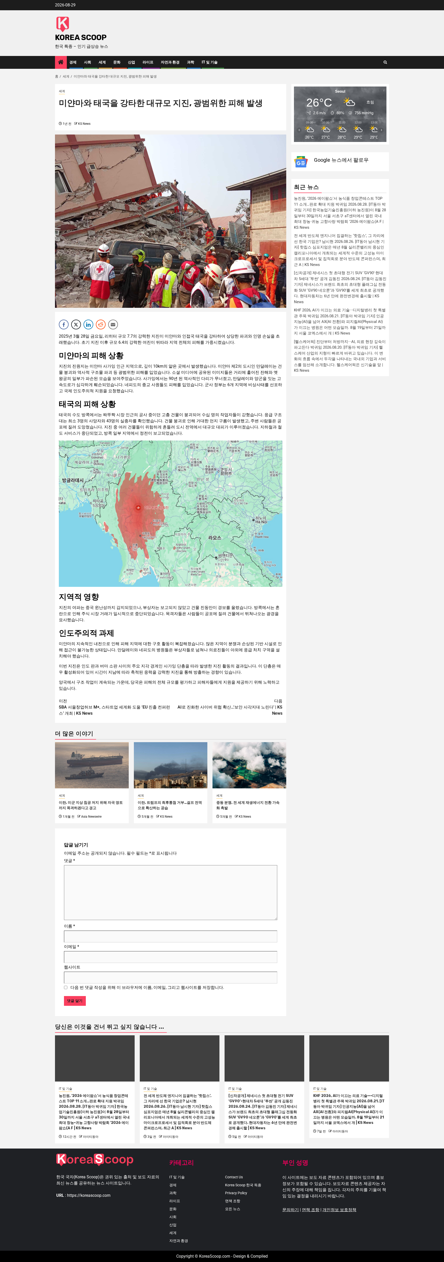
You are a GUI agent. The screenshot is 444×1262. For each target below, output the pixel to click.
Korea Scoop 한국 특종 (243, 1185)
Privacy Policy (236, 1193)
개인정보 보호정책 (339, 1209)
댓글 (69, 860)
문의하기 (290, 1209)
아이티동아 (90, 1137)
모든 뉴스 (232, 1209)
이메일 (71, 946)
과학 (190, 62)
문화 (117, 62)
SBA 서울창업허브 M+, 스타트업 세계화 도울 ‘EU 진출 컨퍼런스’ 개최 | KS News (114, 707)
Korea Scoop (81, 37)
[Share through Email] (113, 324)
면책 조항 (232, 1201)
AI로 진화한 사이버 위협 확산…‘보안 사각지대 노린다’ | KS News (230, 707)
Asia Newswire (91, 816)
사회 (87, 62)
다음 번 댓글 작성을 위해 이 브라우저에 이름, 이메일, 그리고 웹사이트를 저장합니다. (147, 987)
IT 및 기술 (210, 62)
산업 (131, 62)
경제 (73, 62)
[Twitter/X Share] (76, 324)
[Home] (61, 62)
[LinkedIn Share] (88, 324)
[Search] (385, 62)
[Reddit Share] (101, 324)
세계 (102, 62)
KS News (84, 124)
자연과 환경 (170, 62)
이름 (69, 926)
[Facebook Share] (64, 324)
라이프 (148, 62)
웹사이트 (72, 967)
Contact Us (234, 1177)
